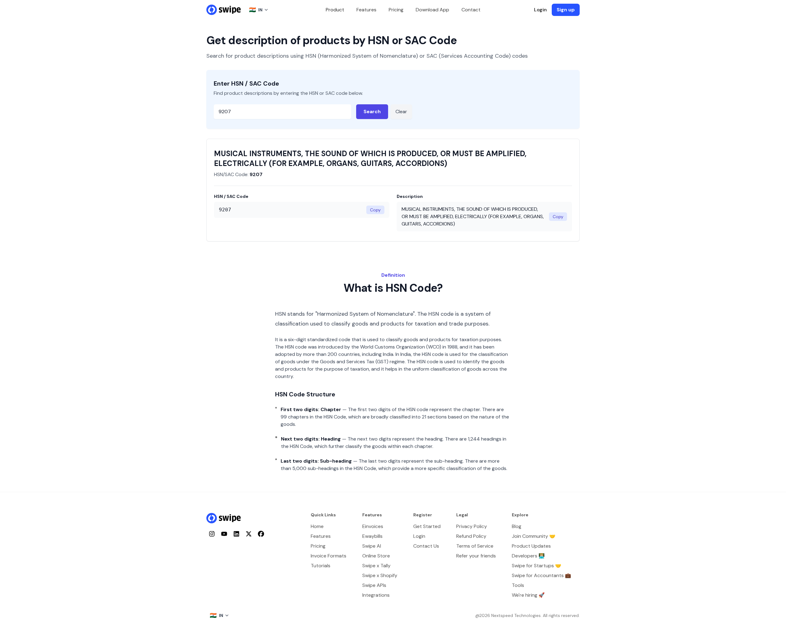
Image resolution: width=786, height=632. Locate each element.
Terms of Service (474, 546)
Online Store (376, 556)
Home (317, 526)
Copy (375, 210)
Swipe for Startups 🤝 (536, 565)
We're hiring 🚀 (528, 595)
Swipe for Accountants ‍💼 (541, 575)
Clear (401, 111)
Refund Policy (471, 536)
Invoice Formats (328, 556)
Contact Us (426, 546)
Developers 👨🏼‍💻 (528, 556)
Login (540, 9)
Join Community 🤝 (533, 536)
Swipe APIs (374, 585)
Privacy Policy (471, 526)
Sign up (566, 9)
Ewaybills (372, 536)
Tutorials (320, 565)
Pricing (396, 9)
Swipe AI (371, 546)
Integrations (376, 595)
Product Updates (531, 546)
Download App (432, 9)
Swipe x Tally (376, 565)
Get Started (427, 526)
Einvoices (372, 526)
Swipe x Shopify (379, 575)
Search (372, 111)
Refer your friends (476, 556)
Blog (516, 526)
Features (366, 9)
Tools (518, 585)
